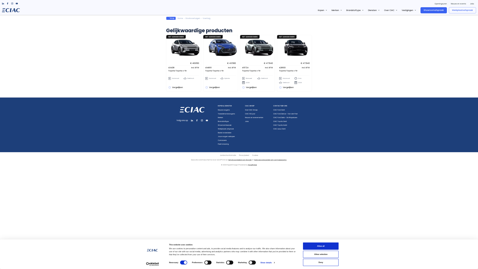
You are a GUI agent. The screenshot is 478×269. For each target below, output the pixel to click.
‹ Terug (171, 18)
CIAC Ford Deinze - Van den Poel (285, 114)
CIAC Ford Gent (279, 110)
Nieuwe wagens (224, 110)
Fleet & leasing (223, 144)
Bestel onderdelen (224, 133)
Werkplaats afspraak (226, 129)
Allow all (321, 246)
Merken (335, 10)
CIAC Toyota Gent (280, 121)
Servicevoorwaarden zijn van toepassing (270, 160)
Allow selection (321, 254)
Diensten (372, 10)
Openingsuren (441, 3)
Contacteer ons (280, 106)
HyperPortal (252, 165)
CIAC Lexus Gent (279, 129)
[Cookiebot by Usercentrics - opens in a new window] (152, 264)
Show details (266, 263)
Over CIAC (389, 10)
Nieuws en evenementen (254, 117)
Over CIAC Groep (251, 110)
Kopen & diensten (225, 106)
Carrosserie (222, 140)
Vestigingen (407, 10)
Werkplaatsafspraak (462, 10)
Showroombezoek (224, 125)
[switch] (207, 263)
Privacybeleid (244, 155)
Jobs (472, 3)
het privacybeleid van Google (240, 160)
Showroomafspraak (434, 10)
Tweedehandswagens (226, 114)
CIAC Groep (249, 106)
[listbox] (8, 3)
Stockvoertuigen (192, 18)
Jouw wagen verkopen (226, 136)
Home (180, 18)
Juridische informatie (228, 155)
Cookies (255, 155)
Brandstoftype (353, 10)
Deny (321, 262)
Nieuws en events (458, 3)
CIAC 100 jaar (250, 114)
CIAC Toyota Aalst (280, 125)
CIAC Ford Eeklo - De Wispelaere (285, 117)
